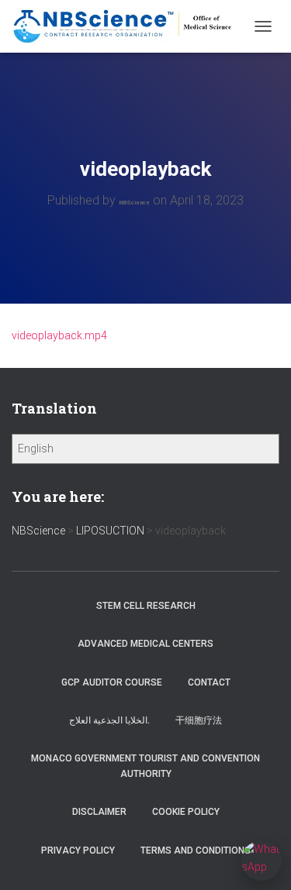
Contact (209, 682)
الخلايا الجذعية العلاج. (109, 720)
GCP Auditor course (111, 682)
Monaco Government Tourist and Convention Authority (145, 765)
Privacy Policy (78, 850)
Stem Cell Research (146, 605)
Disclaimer (99, 811)
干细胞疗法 (198, 720)
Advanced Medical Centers (145, 643)
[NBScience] (129, 26)
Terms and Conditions (195, 850)
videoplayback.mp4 (59, 335)
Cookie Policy (186, 811)
